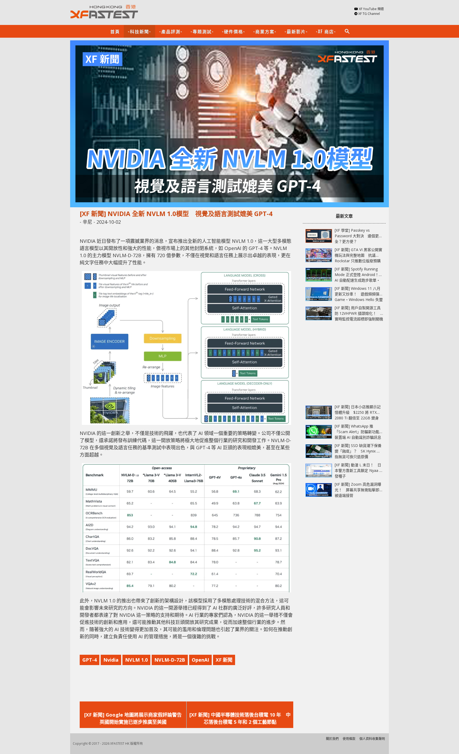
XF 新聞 (224, 660)
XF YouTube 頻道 (371, 9)
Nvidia (110, 660)
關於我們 (332, 738)
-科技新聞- (139, 31)
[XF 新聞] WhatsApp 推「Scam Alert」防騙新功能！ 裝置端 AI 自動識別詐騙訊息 (361, 432)
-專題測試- (202, 31)
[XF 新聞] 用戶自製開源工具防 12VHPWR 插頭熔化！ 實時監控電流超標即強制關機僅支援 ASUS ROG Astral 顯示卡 (359, 319)
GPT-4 (89, 660)
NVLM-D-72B (169, 660)
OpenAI (200, 660)
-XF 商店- (326, 31)
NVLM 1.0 (136, 660)
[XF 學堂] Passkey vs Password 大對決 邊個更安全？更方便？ (358, 236)
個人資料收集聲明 (372, 738)
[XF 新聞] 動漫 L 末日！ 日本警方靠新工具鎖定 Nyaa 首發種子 (359, 470)
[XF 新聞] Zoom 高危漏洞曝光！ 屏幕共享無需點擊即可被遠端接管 (359, 490)
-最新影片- (296, 31)
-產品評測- (170, 31)
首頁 (115, 31)
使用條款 (349, 738)
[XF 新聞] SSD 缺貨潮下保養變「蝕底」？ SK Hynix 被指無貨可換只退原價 (358, 451)
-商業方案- (265, 31)
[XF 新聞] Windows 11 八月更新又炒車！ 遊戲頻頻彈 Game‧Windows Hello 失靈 (359, 294)
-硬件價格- (233, 31)
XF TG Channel (369, 13)
